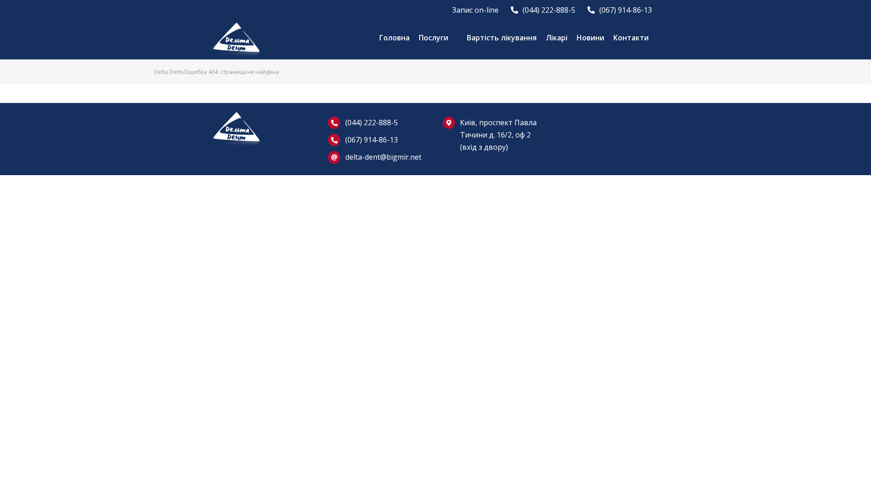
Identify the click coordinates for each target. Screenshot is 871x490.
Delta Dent (167, 72)
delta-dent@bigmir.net (383, 157)
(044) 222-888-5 (371, 122)
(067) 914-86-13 (371, 140)
